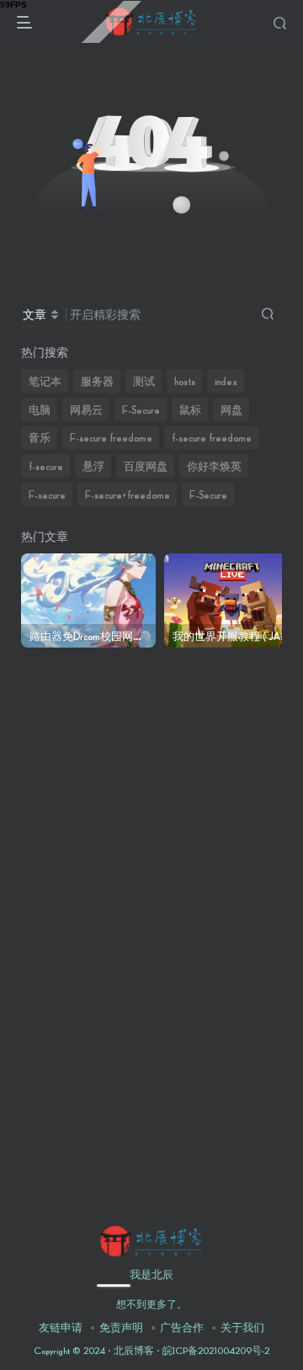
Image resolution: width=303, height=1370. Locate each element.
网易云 (86, 409)
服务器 (97, 381)
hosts (184, 381)
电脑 (39, 409)
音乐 (39, 437)
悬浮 (93, 465)
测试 (144, 381)
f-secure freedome (212, 437)
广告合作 (182, 1327)
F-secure (47, 494)
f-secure (46, 465)
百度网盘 (145, 465)
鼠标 (190, 409)
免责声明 (121, 1327)
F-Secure (141, 409)
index (226, 381)
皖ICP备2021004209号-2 (214, 1350)
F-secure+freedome (127, 494)
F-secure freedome (111, 437)
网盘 (231, 409)
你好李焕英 (214, 465)
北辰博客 (134, 1350)
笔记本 (45, 381)
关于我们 (242, 1327)
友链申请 (60, 1327)
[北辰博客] (151, 1239)
